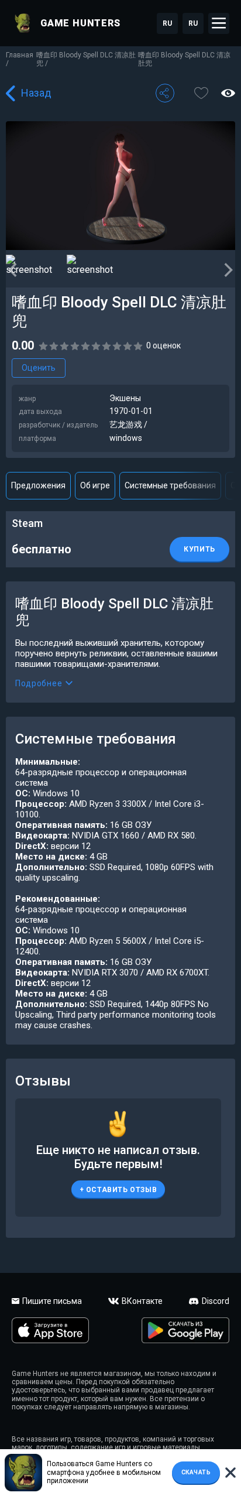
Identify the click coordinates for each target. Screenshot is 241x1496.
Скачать (196, 1472)
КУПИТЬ (199, 549)
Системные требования (170, 485)
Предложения (38, 485)
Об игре (95, 485)
